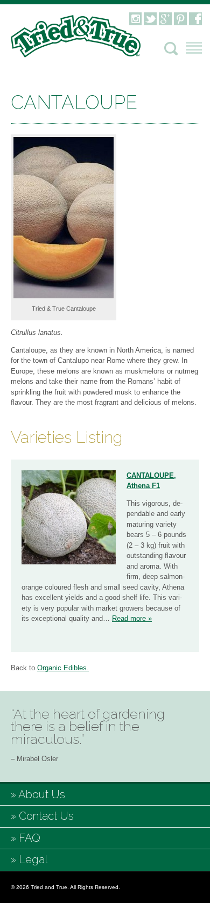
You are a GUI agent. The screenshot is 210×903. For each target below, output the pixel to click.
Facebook (195, 18)
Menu (194, 48)
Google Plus (165, 18)
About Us (41, 794)
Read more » (132, 618)
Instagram (135, 18)
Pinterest (180, 18)
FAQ (29, 838)
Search (171, 48)
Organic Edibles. (63, 668)
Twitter (150, 18)
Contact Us (46, 815)
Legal (33, 859)
